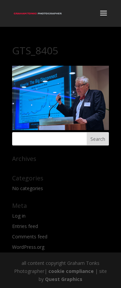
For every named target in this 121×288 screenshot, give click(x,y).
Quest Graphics (63, 279)
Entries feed (25, 226)
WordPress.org (28, 247)
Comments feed (29, 236)
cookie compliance (71, 271)
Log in (19, 216)
